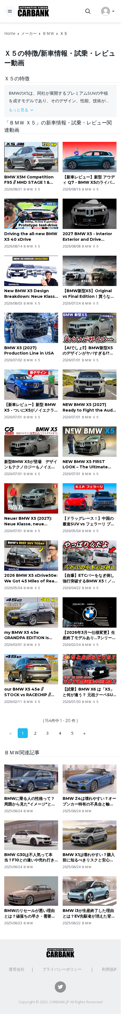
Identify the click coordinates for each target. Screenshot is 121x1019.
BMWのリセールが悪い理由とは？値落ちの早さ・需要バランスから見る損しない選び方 (29, 913)
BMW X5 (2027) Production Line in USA (29, 350)
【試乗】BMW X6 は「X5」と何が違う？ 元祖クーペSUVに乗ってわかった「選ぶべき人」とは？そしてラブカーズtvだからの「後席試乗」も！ (89, 692)
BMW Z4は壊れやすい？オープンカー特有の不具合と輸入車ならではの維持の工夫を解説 (89, 801)
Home (9, 33)
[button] (60, 110)
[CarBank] (33, 11)
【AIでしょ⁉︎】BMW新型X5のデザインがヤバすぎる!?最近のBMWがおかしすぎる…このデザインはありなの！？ (90, 350)
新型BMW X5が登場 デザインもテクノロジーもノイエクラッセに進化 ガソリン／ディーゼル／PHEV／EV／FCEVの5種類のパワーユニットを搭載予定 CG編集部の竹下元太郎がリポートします (30, 464)
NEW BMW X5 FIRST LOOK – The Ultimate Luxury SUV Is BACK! (85, 464)
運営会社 (16, 969)
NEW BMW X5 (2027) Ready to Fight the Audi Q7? (88, 407)
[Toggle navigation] (9, 11)
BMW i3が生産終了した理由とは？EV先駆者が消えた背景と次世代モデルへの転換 (89, 913)
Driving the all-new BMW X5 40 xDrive (30, 236)
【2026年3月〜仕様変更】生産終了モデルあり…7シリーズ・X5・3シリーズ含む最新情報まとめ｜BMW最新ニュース (89, 635)
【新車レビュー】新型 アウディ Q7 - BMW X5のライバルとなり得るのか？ (89, 179)
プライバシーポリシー (62, 969)
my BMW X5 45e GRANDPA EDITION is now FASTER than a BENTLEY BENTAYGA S (28, 635)
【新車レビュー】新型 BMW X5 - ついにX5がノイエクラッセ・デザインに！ (31, 407)
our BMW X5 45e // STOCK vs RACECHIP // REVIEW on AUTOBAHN (29, 692)
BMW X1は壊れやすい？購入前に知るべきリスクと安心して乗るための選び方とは (89, 857)
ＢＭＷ (48, 33)
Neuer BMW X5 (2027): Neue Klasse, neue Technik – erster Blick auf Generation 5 (28, 521)
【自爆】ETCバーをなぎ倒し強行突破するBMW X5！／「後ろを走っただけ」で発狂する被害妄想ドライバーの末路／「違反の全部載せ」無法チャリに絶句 (88, 578)
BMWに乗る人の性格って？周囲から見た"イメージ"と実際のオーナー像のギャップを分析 (29, 801)
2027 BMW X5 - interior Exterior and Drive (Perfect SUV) (87, 236)
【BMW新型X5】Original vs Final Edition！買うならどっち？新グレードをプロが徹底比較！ (88, 293)
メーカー (29, 33)
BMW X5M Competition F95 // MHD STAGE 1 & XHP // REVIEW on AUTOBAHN (29, 179)
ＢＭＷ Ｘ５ (32, 189)
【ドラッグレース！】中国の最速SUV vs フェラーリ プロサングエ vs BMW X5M (89, 521)
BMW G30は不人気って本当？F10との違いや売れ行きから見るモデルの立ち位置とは (29, 857)
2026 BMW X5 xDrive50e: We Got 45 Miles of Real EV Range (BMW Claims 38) (31, 578)
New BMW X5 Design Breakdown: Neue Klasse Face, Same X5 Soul (31, 293)
